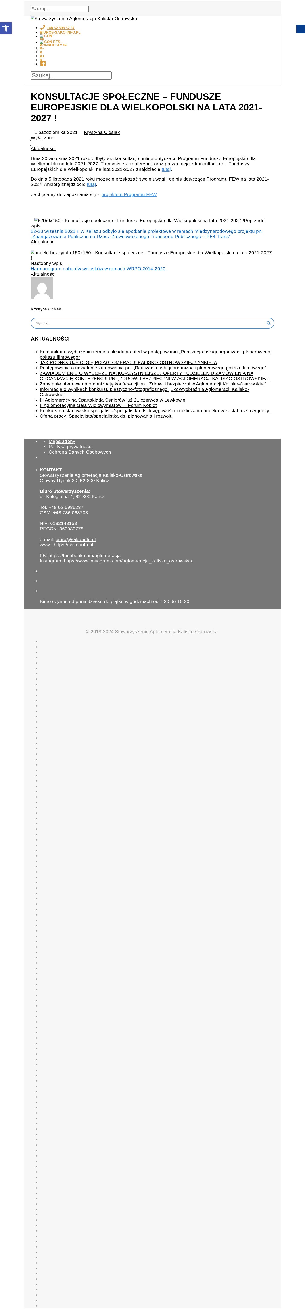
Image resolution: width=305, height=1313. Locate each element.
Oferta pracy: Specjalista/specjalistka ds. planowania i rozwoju (106, 415)
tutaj (166, 169)
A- (42, 48)
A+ (42, 56)
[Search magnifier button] (269, 323)
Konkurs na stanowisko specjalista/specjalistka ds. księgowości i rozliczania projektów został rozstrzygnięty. (155, 410)
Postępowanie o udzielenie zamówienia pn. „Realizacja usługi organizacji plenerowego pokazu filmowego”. (153, 367)
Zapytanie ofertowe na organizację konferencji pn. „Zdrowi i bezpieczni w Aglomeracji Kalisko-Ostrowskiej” (153, 383)
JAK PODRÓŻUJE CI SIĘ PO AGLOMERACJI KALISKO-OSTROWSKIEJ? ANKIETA (128, 362)
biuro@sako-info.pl (76, 539)
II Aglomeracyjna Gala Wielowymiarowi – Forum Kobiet (98, 405)
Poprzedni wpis (148, 228)
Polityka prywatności (70, 446)
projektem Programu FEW (129, 194)
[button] (6, 28)
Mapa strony (62, 441)
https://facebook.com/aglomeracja (84, 555)
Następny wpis (99, 266)
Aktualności (43, 148)
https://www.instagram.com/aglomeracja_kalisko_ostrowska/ (128, 560)
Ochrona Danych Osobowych (80, 451)
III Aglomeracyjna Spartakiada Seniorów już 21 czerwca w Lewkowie (112, 399)
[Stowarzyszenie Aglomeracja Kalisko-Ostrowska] (84, 18)
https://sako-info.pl (72, 544)
